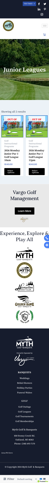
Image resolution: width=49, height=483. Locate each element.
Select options (10, 171)
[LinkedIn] (39, 9)
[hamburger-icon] (45, 26)
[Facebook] (39, 4)
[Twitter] (45, 4)
